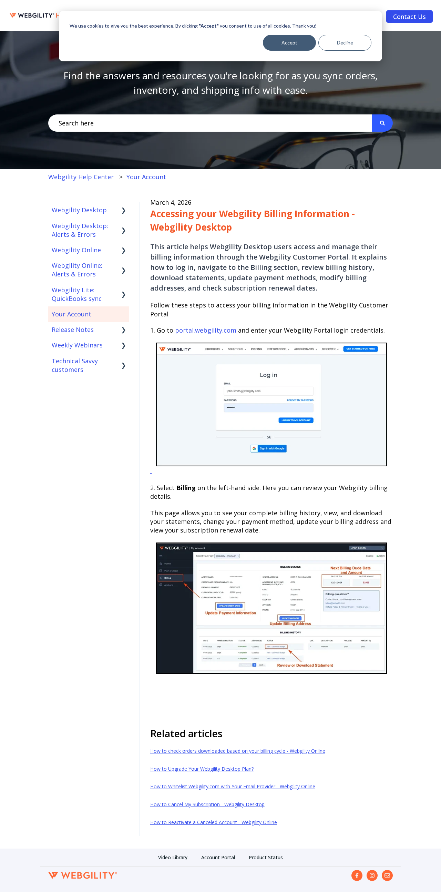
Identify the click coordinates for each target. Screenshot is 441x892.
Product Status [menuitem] (266, 857)
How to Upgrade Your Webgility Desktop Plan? (202, 769)
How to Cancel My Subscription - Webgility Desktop (207, 804)
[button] (123, 210)
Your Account (146, 177)
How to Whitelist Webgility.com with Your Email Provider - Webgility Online (232, 786)
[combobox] (210, 123)
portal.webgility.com (204, 330)
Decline (345, 42)
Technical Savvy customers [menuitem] (75, 365)
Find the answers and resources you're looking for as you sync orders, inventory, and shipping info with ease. (220, 83)
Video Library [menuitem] (172, 857)
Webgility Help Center (81, 177)
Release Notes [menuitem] (73, 329)
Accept (289, 42)
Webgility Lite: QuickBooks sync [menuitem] (77, 294)
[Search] (382, 123)
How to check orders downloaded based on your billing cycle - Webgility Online (237, 751)
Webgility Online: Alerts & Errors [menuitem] (77, 269)
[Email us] (387, 875)
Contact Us (409, 16)
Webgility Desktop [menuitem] (79, 210)
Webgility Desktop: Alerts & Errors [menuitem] (80, 230)
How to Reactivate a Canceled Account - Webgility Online (213, 822)
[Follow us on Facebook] (356, 875)
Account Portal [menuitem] (218, 857)
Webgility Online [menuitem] (76, 250)
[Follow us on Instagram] (372, 875)
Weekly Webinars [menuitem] (77, 345)
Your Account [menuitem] (71, 314)
